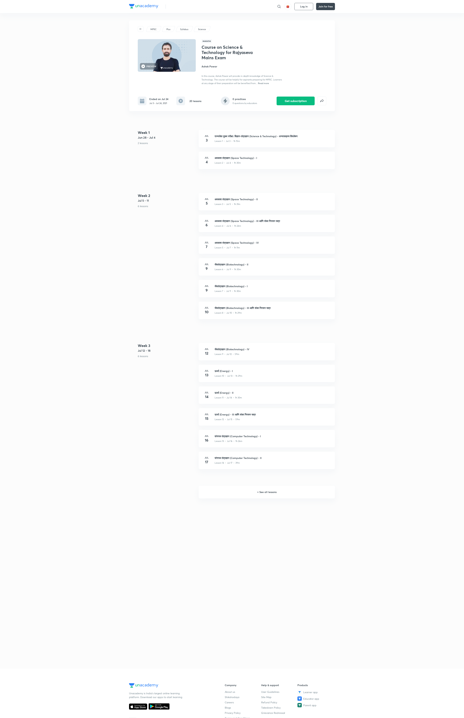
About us (230, 692)
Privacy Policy (233, 713)
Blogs (228, 707)
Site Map (266, 697)
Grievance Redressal (273, 713)
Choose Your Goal (184, 6)
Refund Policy (269, 702)
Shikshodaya (232, 697)
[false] (322, 101)
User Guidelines (270, 692)
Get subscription (296, 101)
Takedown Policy (271, 707)
